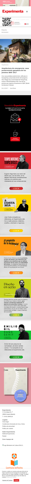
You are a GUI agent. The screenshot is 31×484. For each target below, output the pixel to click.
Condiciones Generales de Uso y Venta (13, 424)
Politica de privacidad (8, 426)
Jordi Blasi (13, 88)
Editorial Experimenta (8, 433)
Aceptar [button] (16, 480)
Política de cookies (7, 428)
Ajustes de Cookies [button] (7, 480)
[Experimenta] (12, 11)
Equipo (4, 436)
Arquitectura (5, 64)
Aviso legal (5, 421)
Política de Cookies (11, 477)
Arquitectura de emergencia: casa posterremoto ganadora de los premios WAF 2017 (15, 70)
